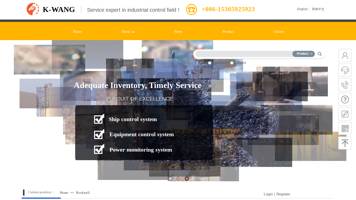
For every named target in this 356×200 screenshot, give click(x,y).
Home (64, 193)
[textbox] (245, 53)
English (302, 9)
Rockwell (83, 193)
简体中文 (318, 9)
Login (268, 194)
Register (283, 194)
